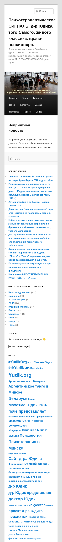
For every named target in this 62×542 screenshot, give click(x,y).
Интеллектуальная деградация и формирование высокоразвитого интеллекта (29, 267)
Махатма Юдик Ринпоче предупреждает (30, 416)
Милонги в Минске (34, 430)
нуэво (49, 505)
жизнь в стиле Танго (18, 505)
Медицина (14, 430)
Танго (25, 97)
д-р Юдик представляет (30, 492)
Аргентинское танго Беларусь (26, 381)
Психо (12, 104)
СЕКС (11, 303)
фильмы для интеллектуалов (24, 538)
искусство (37, 504)
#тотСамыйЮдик (40, 362)
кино (11, 317)
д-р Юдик (17, 486)
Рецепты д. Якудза (17, 453)
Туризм (27, 111)
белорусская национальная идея (29, 472)
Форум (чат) (38, 97)
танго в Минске (17, 530)
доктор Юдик (21, 499)
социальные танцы (42, 521)
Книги (11, 310)
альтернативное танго (18, 468)
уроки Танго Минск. (19, 534)
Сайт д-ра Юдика (25, 458)
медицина (13, 295)
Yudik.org (20, 374)
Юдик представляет (19, 292)
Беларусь (25, 104)
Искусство (14, 111)
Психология (31, 435)
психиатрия (19, 516)
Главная (13, 97)
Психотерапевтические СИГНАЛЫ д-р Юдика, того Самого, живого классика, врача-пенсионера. (32, 32)
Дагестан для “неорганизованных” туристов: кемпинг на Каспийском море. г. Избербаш (30, 212)
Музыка (13, 436)
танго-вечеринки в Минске (23, 525)
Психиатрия (18, 299)
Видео (39, 111)
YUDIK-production (34, 368)
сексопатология (19, 521)
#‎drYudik (16, 367)
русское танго (38, 516)
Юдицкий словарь (18, 306)
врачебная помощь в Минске (24, 476)
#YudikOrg (17, 361)
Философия (15, 463)
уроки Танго (33, 530)
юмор (11, 321)
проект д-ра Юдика (25, 510)
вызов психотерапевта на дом (25, 480)
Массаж (38, 104)
